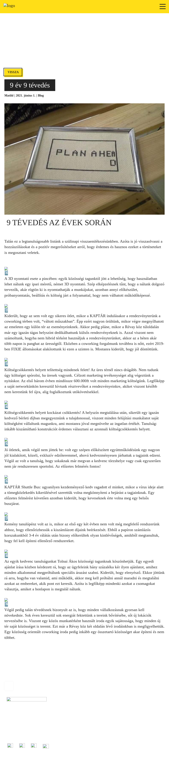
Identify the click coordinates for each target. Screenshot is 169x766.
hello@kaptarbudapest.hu (22, 734)
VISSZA (13, 72)
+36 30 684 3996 (17, 729)
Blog (41, 95)
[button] (163, 6)
